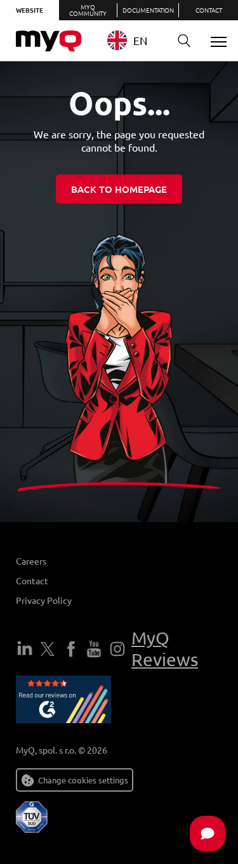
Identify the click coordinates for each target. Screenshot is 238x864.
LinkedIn (25, 649)
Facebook (71, 649)
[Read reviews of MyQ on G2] (63, 702)
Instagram (117, 649)
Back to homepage (119, 189)
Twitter (47, 649)
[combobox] (135, 40)
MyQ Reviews (164, 648)
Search (184, 41)
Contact (208, 10)
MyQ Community (88, 10)
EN (140, 40)
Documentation (148, 10)
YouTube (94, 649)
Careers (31, 560)
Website (29, 10)
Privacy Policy (44, 600)
